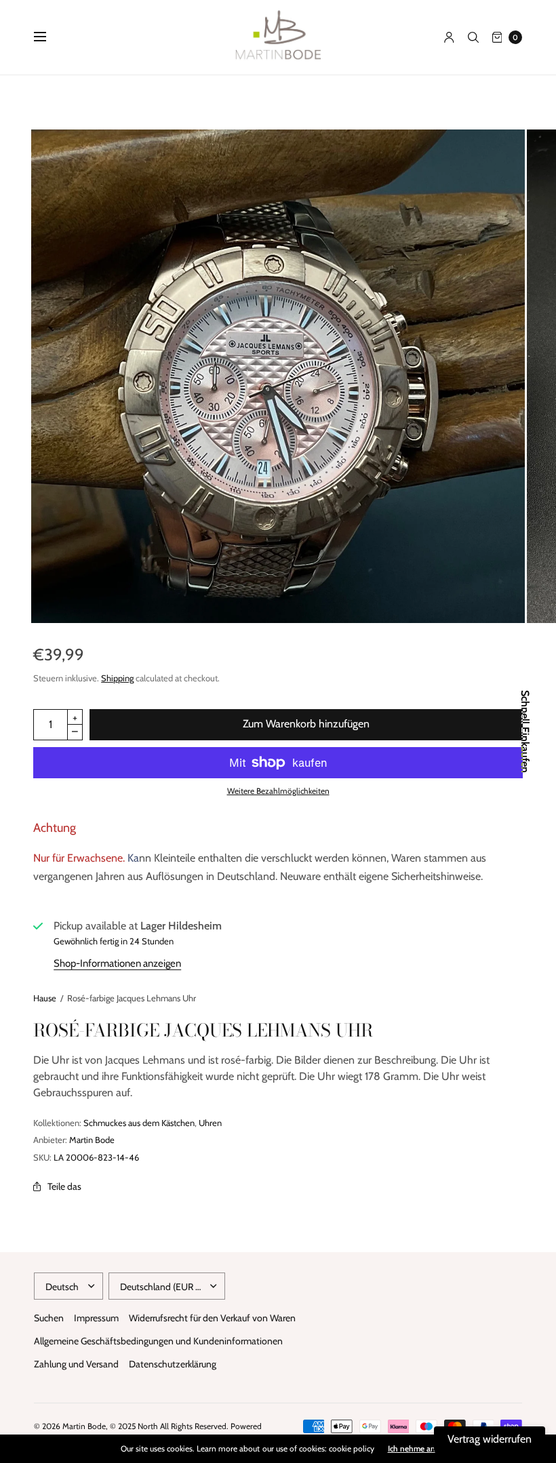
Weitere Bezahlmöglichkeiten (278, 791)
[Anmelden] (449, 37)
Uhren (210, 1122)
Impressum (96, 1318)
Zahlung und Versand (76, 1364)
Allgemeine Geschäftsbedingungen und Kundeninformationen (158, 1341)
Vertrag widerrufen (490, 1438)
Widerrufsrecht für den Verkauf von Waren (212, 1318)
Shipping (117, 678)
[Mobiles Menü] (49, 37)
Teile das (64, 1186)
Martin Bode (92, 1139)
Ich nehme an (411, 1449)
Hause (44, 998)
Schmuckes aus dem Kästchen (139, 1122)
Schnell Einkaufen (524, 731)
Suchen (49, 1318)
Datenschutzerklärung (172, 1364)
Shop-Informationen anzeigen (117, 964)
